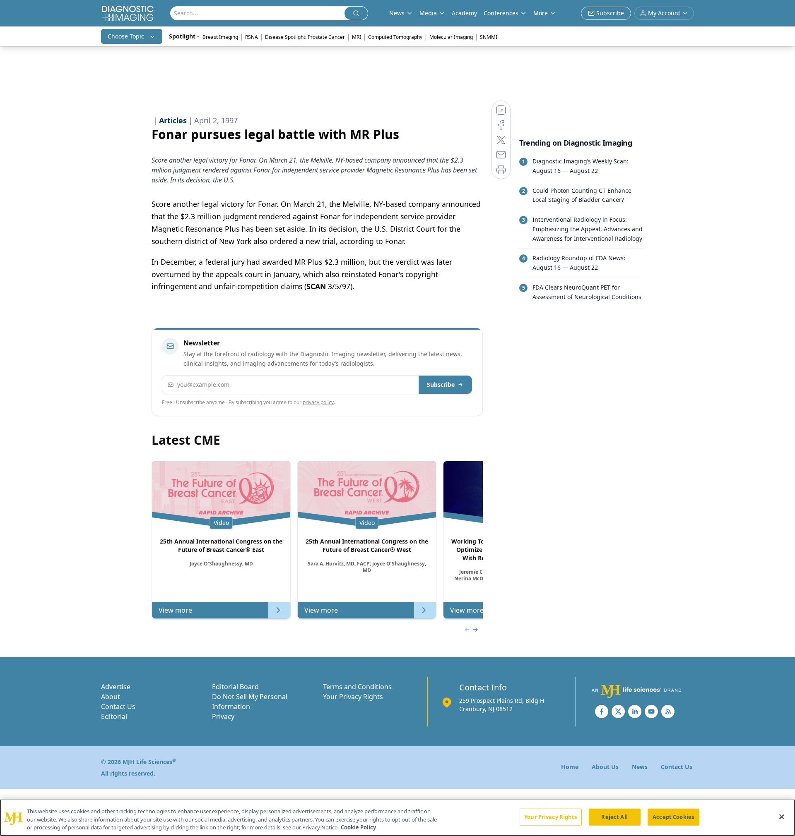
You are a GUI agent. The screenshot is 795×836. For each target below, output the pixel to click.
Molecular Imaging (451, 37)
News (640, 767)
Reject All (614, 816)
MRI (356, 37)
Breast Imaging (220, 37)
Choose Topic (126, 36)
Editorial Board (235, 686)
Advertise (115, 686)
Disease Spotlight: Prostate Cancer (305, 37)
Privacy (223, 716)
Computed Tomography (395, 37)
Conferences (501, 13)
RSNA (251, 37)
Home (569, 767)
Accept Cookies (673, 816)
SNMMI (488, 37)
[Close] (782, 816)
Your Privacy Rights (353, 696)
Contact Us (118, 706)
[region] (397, 817)
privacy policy (318, 402)
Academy (464, 13)
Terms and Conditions (357, 686)
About (110, 696)
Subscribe (441, 384)
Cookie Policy (358, 827)
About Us (605, 767)
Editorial (114, 716)
